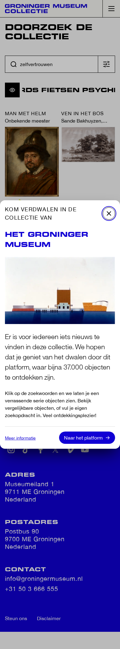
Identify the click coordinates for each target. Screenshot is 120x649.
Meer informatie (20, 438)
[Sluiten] (109, 213)
